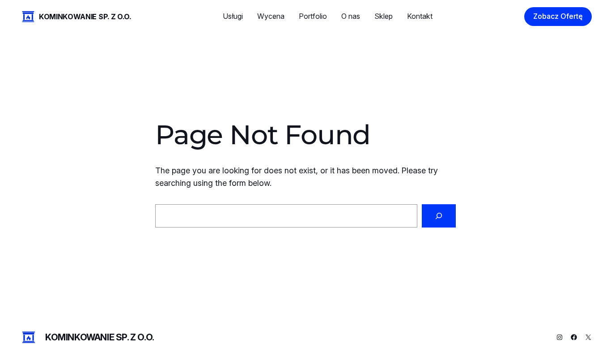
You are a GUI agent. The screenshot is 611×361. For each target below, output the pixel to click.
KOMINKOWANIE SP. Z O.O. (85, 16)
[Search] (439, 216)
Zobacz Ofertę (558, 16)
